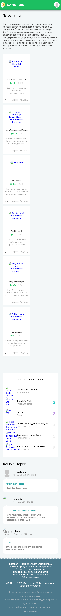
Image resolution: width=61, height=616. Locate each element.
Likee (8, 543)
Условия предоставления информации (31, 566)
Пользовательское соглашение (30, 574)
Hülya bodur (20, 472)
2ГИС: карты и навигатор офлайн (21, 511)
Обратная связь (30, 577)
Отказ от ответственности (30, 569)
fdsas (16, 531)
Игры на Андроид (20, 100)
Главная (13, 563)
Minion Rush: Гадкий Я (16, 484)
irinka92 (17, 499)
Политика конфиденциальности (30, 572)
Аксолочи (16, 180)
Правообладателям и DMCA (36, 563)
